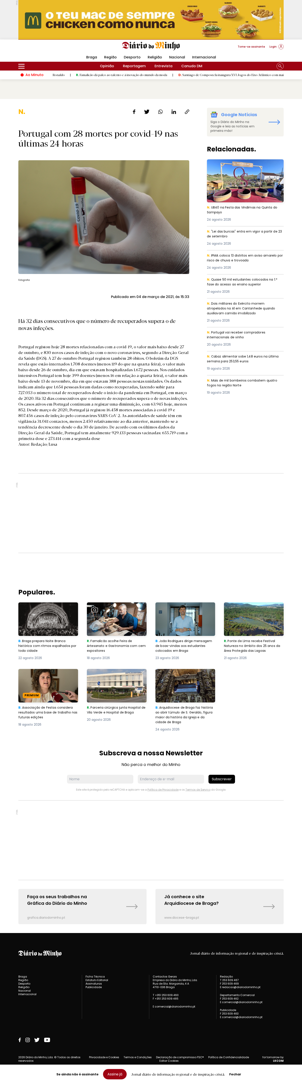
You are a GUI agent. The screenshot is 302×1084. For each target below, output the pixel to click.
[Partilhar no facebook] (134, 112)
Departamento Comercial (237, 995)
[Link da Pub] (151, 19)
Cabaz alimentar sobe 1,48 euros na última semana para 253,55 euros (239, 359)
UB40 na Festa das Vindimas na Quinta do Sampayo (244, 164)
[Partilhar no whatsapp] (160, 112)
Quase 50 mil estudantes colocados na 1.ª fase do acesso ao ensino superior (244, 282)
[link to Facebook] (19, 1040)
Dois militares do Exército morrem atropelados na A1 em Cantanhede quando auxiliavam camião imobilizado (242, 309)
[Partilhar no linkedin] (174, 112)
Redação (226, 976)
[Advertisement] (151, 513)
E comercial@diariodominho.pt (174, 1006)
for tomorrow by (273, 1059)
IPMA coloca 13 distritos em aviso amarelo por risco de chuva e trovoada (244, 258)
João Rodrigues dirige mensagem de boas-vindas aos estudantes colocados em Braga (185, 610)
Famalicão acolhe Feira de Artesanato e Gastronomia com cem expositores (116, 610)
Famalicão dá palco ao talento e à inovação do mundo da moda (88, 75)
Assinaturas (94, 983)
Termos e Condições (138, 1057)
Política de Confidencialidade (228, 1057)
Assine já (114, 1074)
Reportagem (134, 66)
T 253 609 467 (229, 980)
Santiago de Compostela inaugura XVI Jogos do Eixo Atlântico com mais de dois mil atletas (210, 75)
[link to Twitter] (37, 1040)
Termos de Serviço (197, 790)
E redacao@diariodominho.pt (240, 987)
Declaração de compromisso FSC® (180, 1057)
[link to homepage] (151, 46)
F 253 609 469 (229, 983)
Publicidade (94, 987)
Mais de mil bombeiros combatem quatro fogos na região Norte (244, 383)
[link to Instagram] (27, 1040)
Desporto (132, 57)
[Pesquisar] (280, 66)
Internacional (204, 57)
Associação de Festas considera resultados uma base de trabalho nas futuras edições (47, 677)
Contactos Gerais (165, 976)
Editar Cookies (169, 1061)
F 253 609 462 (229, 998)
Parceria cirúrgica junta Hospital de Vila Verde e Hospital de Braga (116, 677)
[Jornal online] (41, 48)
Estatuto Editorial (97, 980)
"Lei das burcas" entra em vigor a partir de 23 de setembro (244, 234)
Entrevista (163, 66)
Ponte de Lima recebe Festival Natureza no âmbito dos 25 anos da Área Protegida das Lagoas (253, 610)
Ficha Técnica (95, 976)
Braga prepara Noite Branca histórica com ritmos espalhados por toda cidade (44, 610)
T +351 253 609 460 (166, 995)
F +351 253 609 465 (165, 998)
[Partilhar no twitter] (147, 112)
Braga (91, 57)
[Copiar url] (187, 112)
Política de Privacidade (163, 790)
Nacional (177, 57)
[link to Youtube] (47, 1040)
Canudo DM (191, 66)
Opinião (107, 66)
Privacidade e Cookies (104, 1057)
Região (110, 57)
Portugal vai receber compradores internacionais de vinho (238, 335)
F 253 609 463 (229, 1013)
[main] (151, 516)
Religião (155, 57)
